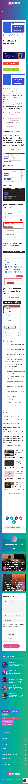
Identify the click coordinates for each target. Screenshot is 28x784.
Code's (5, 714)
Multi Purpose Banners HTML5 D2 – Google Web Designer (17, 672)
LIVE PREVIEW (11, 63)
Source (5, 500)
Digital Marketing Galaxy (11, 718)
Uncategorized (7, 724)
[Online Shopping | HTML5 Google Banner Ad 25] (5, 696)
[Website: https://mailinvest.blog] (14, 548)
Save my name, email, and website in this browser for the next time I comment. (13, 626)
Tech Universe (7, 721)
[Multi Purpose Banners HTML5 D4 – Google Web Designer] (5, 665)
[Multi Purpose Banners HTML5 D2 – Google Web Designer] (5, 672)
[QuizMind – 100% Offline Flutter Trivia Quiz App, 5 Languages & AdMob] (5, 680)
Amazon (5, 711)
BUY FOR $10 (11, 69)
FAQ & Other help (8, 126)
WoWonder (8, 136)
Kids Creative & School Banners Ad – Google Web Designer (16, 689)
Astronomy (15, 711)
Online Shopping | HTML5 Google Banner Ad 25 (16, 696)
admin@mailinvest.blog (14, 545)
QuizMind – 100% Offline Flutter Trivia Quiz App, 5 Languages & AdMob (16, 681)
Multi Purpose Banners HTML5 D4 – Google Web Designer (17, 665)
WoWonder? (15, 132)
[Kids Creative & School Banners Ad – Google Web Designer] (5, 688)
